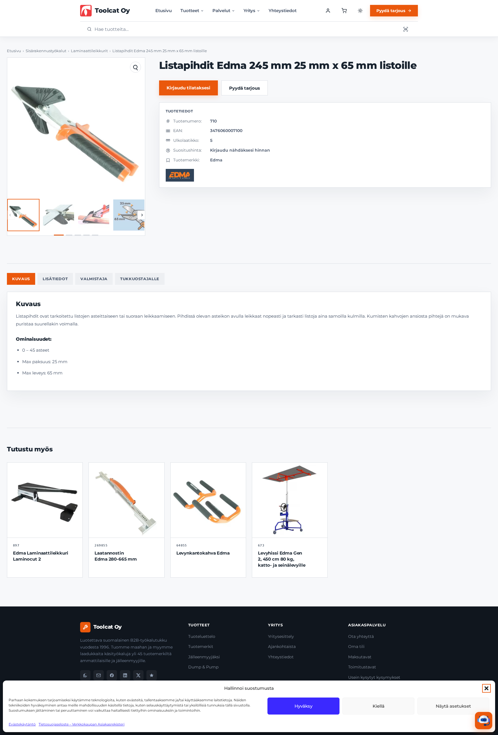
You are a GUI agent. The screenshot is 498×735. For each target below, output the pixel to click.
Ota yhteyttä (361, 636)
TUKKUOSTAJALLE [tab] (139, 278)
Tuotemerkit (200, 646)
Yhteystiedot (283, 10)
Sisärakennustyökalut (46, 51)
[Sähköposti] (98, 675)
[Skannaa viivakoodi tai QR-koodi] (405, 29)
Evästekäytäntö (22, 724)
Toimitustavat (362, 667)
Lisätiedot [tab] (55, 278)
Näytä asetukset (453, 706)
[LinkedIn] (125, 675)
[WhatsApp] (85, 675)
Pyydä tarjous (390, 10)
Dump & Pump (203, 667)
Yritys (249, 10)
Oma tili (356, 646)
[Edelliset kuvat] (10, 215)
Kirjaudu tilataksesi (188, 88)
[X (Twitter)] (138, 675)
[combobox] (246, 29)
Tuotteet (189, 10)
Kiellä (378, 706)
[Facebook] (112, 675)
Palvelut (221, 10)
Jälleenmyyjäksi (204, 656)
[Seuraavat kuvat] (142, 215)
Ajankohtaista (282, 646)
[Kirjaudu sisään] (328, 10)
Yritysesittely (281, 636)
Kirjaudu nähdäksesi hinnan (240, 150)
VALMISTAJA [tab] (93, 278)
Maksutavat (359, 656)
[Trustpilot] (151, 675)
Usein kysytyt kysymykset (374, 677)
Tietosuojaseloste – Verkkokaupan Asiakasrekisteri (81, 724)
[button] (486, 688)
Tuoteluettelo (201, 636)
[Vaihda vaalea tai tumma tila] (360, 10)
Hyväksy (303, 706)
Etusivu (163, 10)
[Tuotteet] (344, 10)
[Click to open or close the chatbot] (483, 720)
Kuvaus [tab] (21, 278)
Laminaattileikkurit (89, 51)
